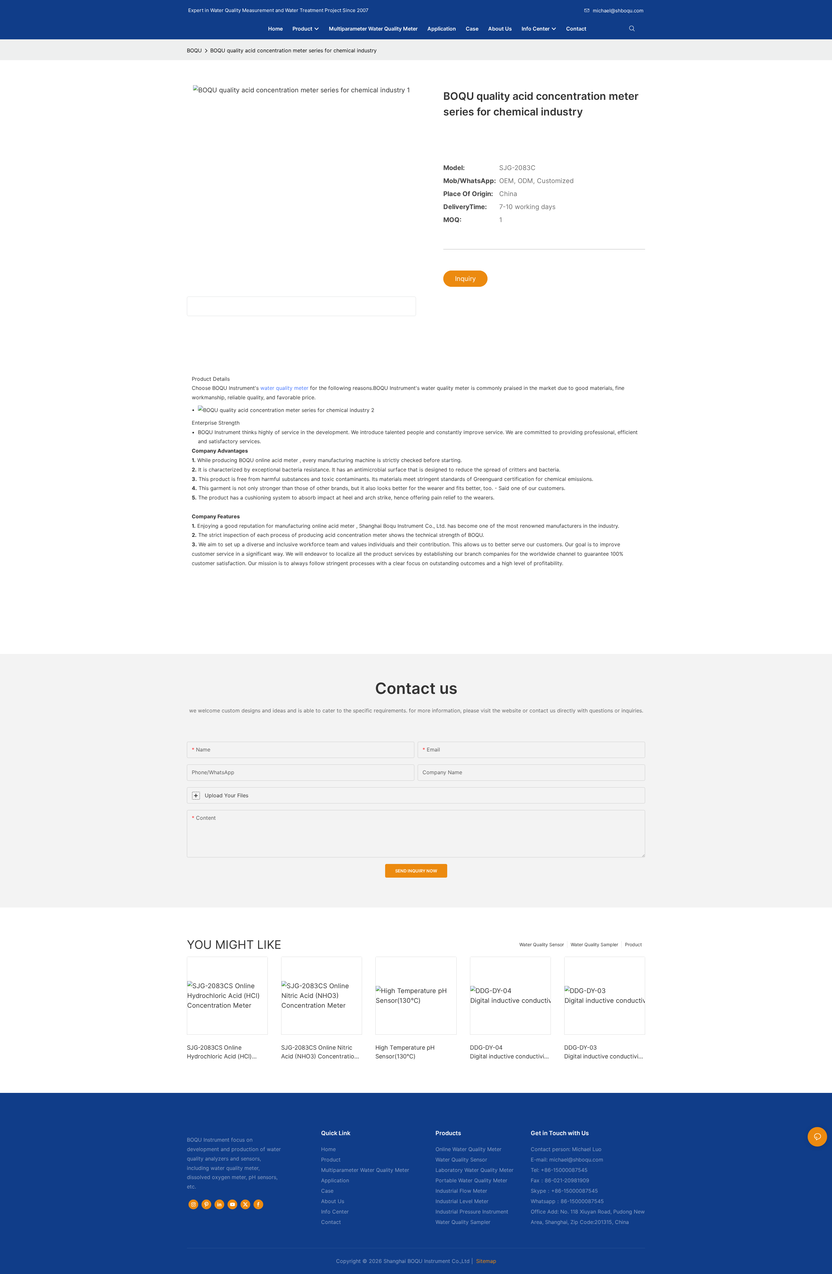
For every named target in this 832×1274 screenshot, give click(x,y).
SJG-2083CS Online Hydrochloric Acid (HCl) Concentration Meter (219, 1052)
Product (633, 944)
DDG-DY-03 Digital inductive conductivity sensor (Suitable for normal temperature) (604, 1052)
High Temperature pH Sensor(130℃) (405, 1052)
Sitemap (486, 1261)
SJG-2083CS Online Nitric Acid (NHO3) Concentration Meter (319, 1052)
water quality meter (284, 388)
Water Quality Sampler (594, 944)
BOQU (194, 50)
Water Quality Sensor (541, 944)
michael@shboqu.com (618, 10)
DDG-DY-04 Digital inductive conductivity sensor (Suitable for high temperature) (510, 1052)
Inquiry (465, 279)
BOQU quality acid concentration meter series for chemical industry (293, 50)
